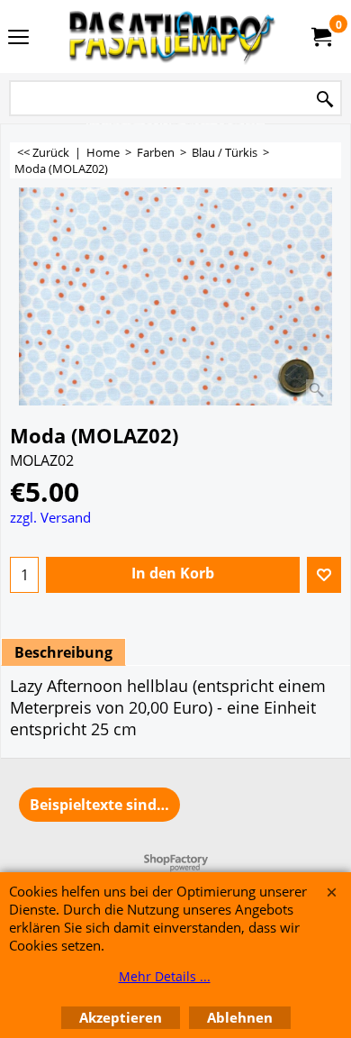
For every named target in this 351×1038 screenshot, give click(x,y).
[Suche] (325, 99)
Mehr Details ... (165, 976)
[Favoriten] (324, 575)
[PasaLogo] (172, 36)
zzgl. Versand (50, 517)
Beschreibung (63, 652)
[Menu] (18, 38)
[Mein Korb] (320, 37)
